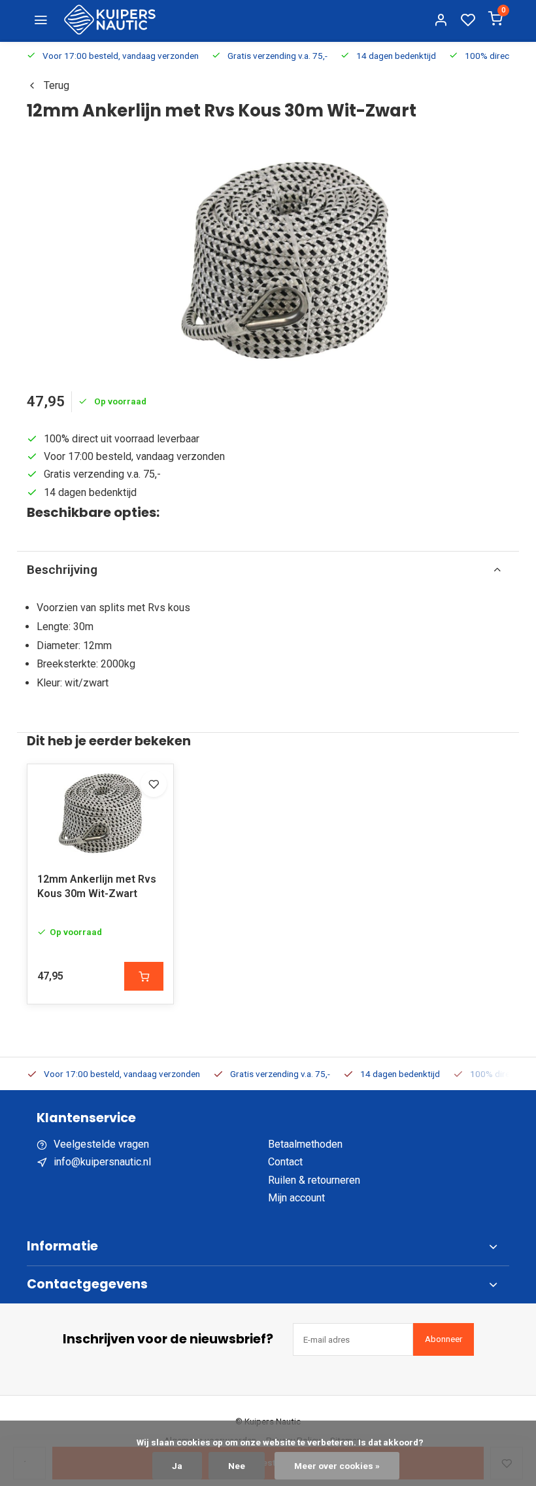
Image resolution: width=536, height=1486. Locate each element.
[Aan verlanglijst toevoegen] (154, 784)
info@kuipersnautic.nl (102, 1162)
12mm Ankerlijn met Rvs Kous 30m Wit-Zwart (96, 886)
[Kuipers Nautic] (110, 19)
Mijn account (296, 1198)
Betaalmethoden (305, 1144)
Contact (285, 1162)
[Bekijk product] (143, 976)
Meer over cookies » (337, 1465)
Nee (236, 1465)
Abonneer (443, 1339)
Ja (177, 1465)
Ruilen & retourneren (314, 1180)
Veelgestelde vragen (101, 1144)
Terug (56, 85)
